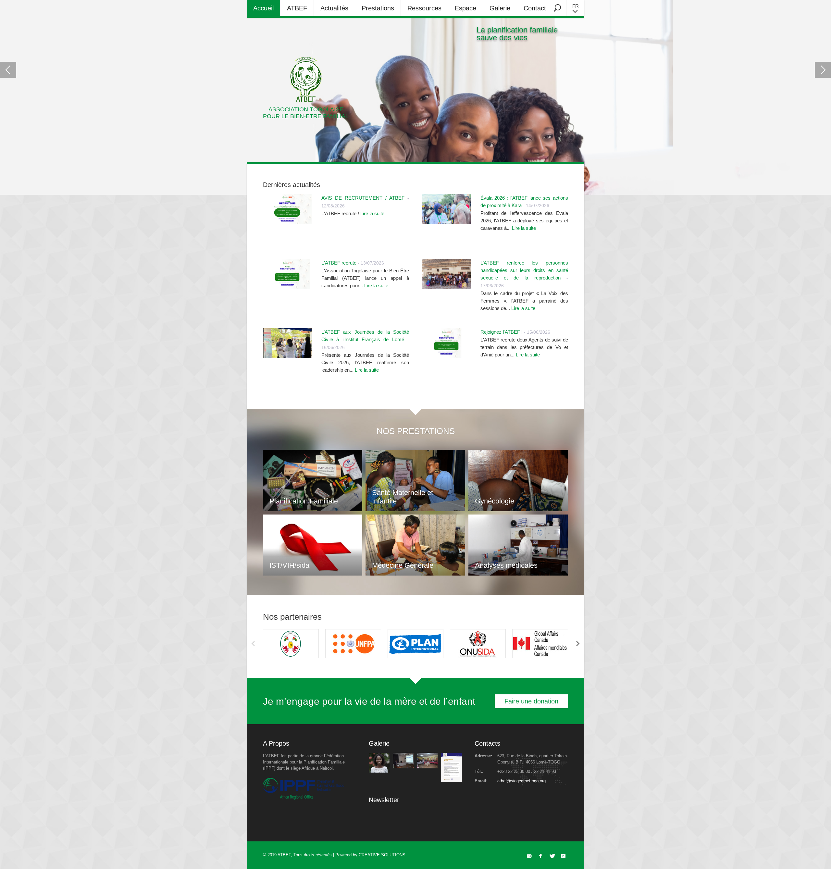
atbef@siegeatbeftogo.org (521, 780)
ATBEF (297, 8)
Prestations (378, 8)
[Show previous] (253, 643)
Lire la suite (372, 213)
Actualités (334, 8)
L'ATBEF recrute (338, 263)
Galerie (500, 8)
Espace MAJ (465, 10)
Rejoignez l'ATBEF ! (501, 332)
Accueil (263, 8)
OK (463, 817)
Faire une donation (531, 701)
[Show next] (577, 643)
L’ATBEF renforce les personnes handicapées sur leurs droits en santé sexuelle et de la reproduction (524, 270)
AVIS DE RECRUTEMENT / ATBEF (362, 198)
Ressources (424, 8)
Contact (535, 8)
